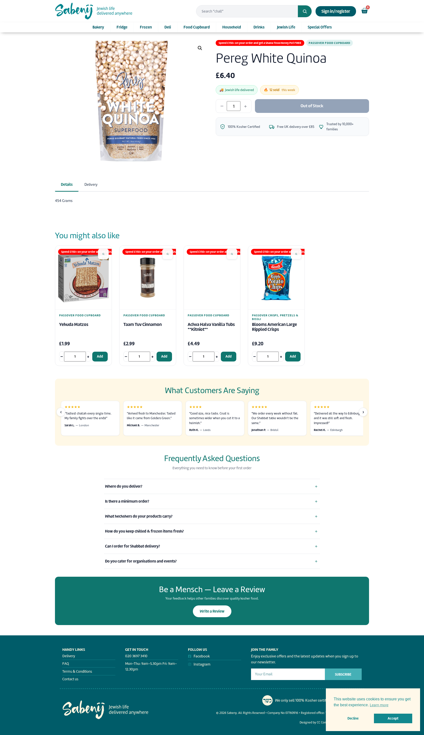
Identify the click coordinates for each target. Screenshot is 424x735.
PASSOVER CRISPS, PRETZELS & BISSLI (275, 317)
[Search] (305, 11)
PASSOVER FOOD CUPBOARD (329, 43)
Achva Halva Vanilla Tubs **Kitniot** (211, 327)
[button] (200, 48)
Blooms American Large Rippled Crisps (274, 327)
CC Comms (324, 722)
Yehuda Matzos (73, 324)
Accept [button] (393, 718)
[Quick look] (103, 254)
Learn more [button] (379, 705)
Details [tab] (67, 184)
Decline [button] (352, 718)
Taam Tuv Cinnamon (142, 324)
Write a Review (212, 611)
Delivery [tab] (90, 184)
